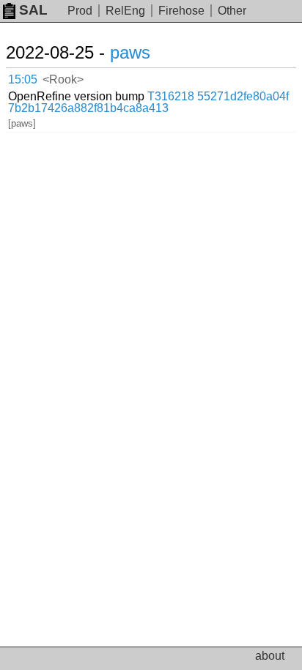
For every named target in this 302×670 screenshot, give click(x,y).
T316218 (170, 96)
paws (130, 52)
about (269, 655)
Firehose (181, 10)
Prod (79, 10)
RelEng (125, 10)
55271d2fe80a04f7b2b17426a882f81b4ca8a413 (148, 102)
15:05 (22, 79)
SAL (33, 10)
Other (232, 10)
